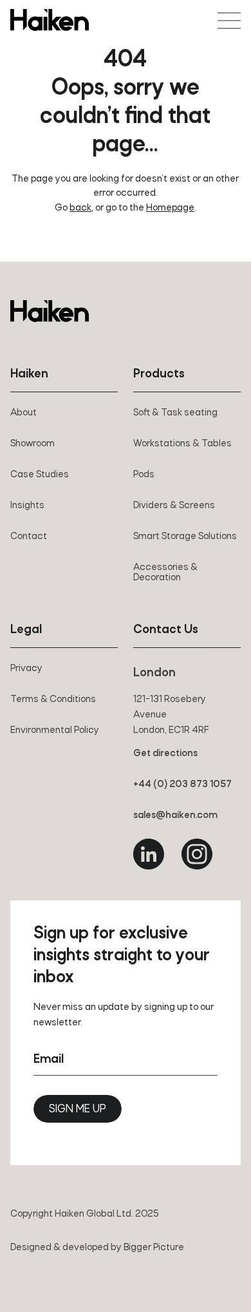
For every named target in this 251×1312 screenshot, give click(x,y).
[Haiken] (49, 311)
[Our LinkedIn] (148, 854)
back (80, 208)
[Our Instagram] (196, 854)
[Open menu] (229, 20)
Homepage (170, 208)
